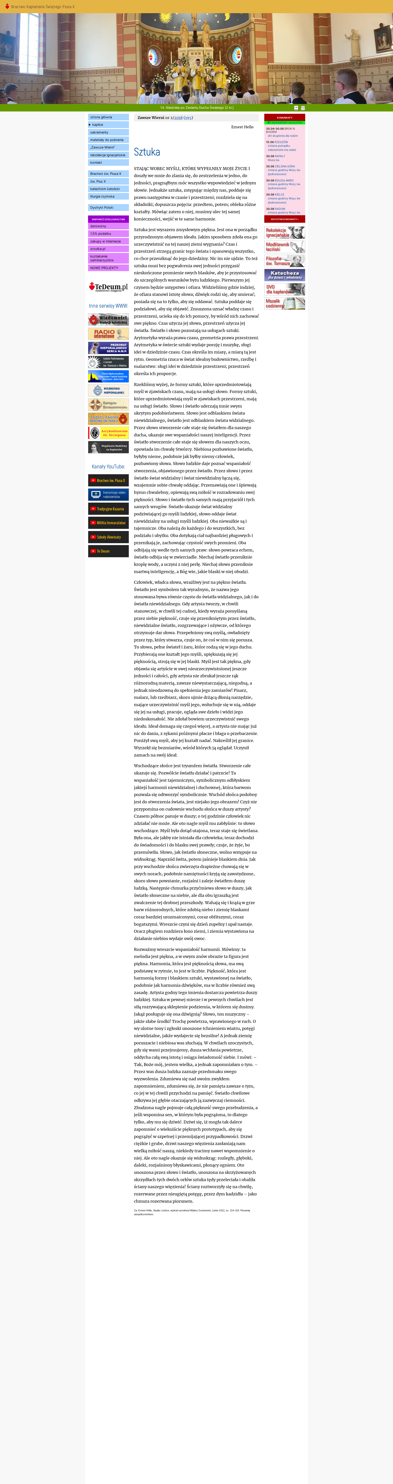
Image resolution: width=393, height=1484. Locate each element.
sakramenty (99, 132)
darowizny (98, 226)
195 (188, 117)
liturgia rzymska (102, 196)
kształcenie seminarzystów (102, 258)
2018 (178, 117)
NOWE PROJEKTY (104, 268)
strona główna (101, 117)
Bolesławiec (284, 180)
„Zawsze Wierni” (102, 147)
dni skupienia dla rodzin (283, 135)
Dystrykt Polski (101, 207)
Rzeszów (281, 142)
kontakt (96, 162)
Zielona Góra (285, 166)
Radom (280, 208)
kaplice (97, 124)
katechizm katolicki (105, 189)
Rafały (280, 156)
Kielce (279, 194)
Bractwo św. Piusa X (105, 174)
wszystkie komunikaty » (285, 219)
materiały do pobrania (106, 140)
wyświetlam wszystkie (286, 122)
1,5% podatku (100, 233)
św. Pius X (98, 181)
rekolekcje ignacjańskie (107, 155)
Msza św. (274, 160)
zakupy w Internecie (105, 241)
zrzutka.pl (97, 249)
